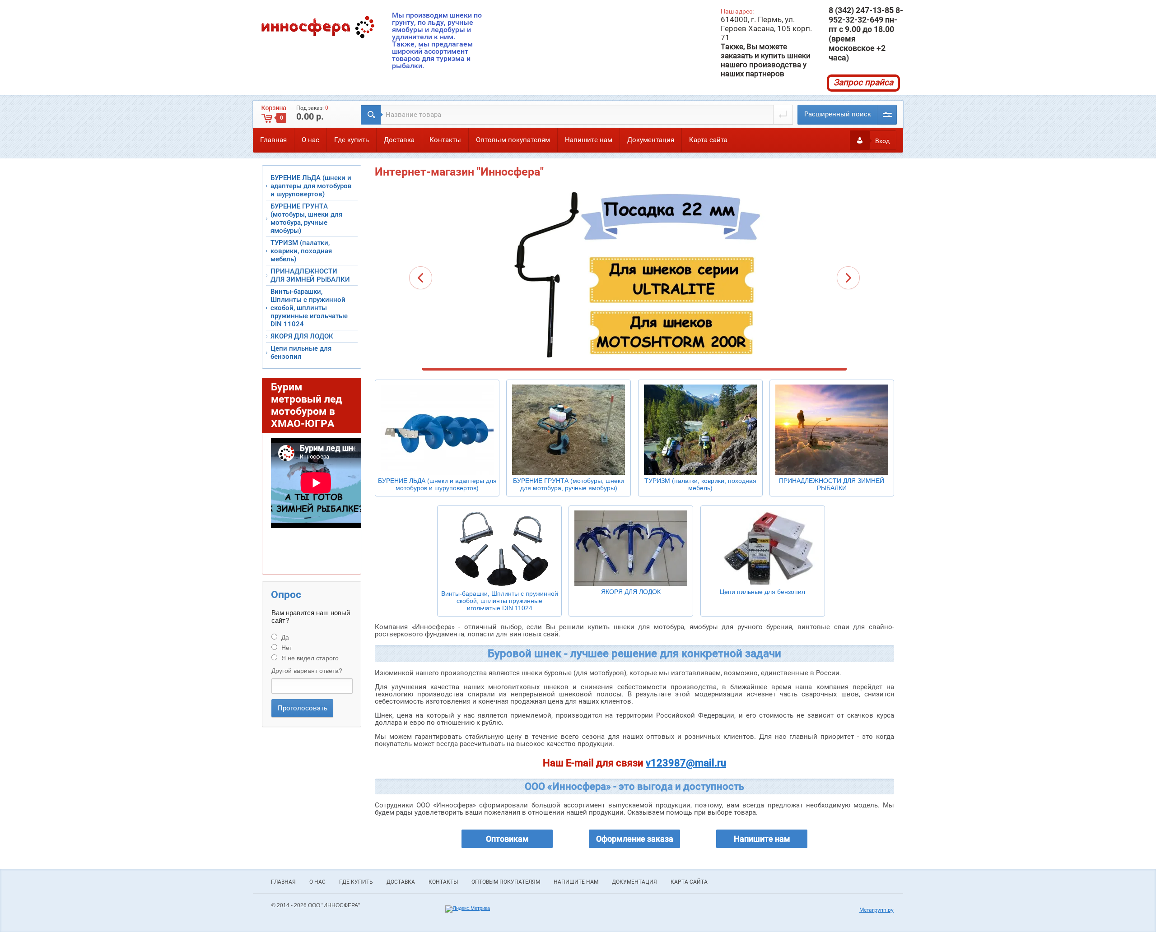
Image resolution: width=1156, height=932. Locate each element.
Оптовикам (507, 839)
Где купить (351, 140)
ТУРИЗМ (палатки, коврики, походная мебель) (301, 251)
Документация (650, 140)
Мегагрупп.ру (876, 910)
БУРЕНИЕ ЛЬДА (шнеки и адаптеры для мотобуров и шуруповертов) (311, 186)
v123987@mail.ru (686, 763)
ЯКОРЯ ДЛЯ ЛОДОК (301, 336)
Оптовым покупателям (513, 140)
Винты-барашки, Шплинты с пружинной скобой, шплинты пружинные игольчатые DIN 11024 (309, 307)
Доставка (399, 140)
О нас (310, 140)
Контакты (445, 140)
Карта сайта (708, 140)
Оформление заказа (634, 839)
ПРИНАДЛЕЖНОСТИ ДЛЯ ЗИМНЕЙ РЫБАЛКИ (310, 275)
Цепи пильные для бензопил (300, 352)
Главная (273, 140)
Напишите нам (588, 140)
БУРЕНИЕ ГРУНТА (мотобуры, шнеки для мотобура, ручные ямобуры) (306, 218)
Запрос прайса (863, 82)
